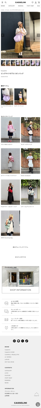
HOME (2, 10)
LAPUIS (7, 359)
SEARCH (5, 2)
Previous (2, 35)
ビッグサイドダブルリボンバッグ (17, 10)
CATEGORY (11, 6)
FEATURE (7, 375)
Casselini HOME (10, 352)
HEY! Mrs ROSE (9, 362)
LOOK (6, 373)
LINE (18, 341)
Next (38, 35)
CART (38, 2)
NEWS (6, 383)
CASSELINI (20, 2)
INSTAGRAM (14, 341)
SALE (38, 6)
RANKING (20, 6)
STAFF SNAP (30, 6)
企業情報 (7, 395)
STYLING (7, 10)
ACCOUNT (35, 2)
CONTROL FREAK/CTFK (12, 354)
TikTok (26, 341)
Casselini (7, 349)
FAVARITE (32, 2)
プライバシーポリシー (10, 391)
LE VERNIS (8, 357)
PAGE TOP (36, 395)
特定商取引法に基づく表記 (11, 393)
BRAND (3, 6)
